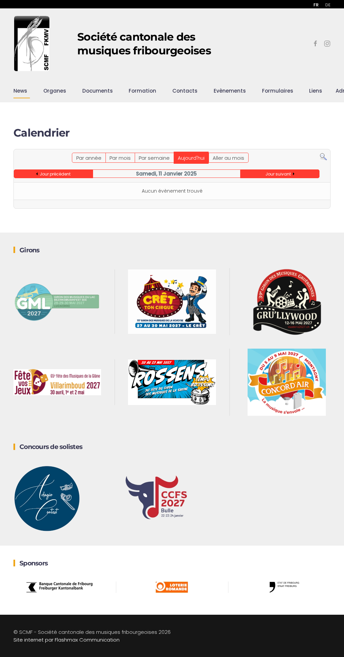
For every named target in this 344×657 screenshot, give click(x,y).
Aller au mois (228, 157)
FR (315, 5)
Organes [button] (54, 90)
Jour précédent (55, 174)
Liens (315, 90)
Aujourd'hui (191, 157)
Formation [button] (142, 90)
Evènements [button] (230, 90)
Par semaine (154, 157)
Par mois (120, 157)
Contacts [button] (185, 90)
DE (328, 5)
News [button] (20, 90)
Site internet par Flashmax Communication (66, 639)
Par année (88, 157)
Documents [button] (97, 90)
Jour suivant (278, 174)
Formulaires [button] (277, 90)
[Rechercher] (323, 156)
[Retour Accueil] (31, 43)
